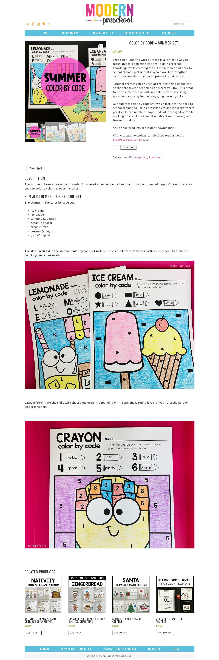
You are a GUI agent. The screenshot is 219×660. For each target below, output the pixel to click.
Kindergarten (138, 157)
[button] (100, 46)
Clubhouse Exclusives (127, 139)
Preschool (155, 157)
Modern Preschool (109, 14)
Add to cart (128, 147)
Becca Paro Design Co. (120, 656)
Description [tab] (37, 168)
